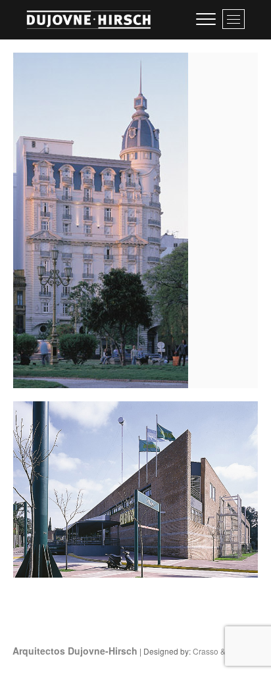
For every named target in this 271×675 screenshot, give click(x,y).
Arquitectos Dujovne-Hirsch (74, 650)
